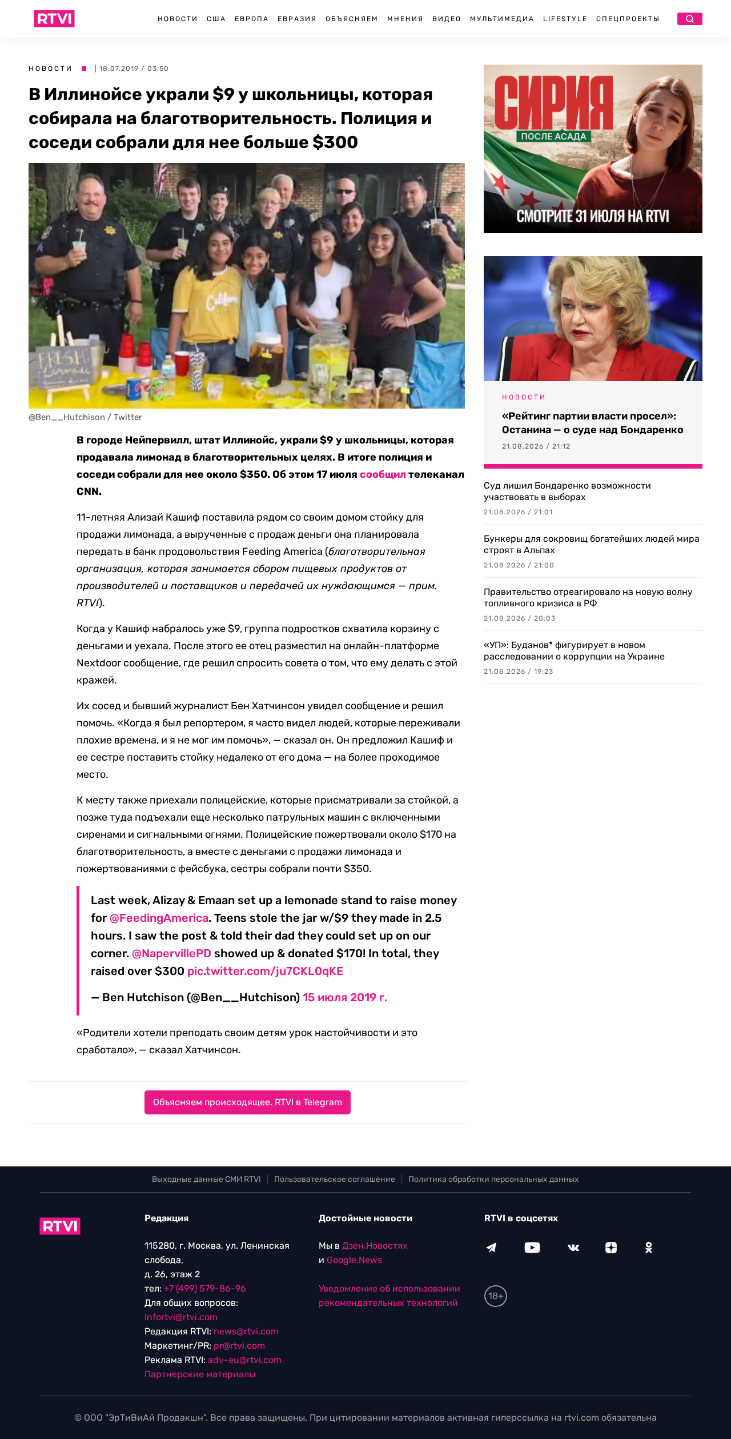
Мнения (405, 19)
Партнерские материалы (199, 1374)
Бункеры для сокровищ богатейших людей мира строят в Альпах (592, 544)
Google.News (354, 1259)
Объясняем (352, 19)
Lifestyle (565, 19)
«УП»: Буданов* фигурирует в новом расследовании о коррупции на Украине (574, 650)
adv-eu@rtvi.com (245, 1359)
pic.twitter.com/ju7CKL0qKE (265, 971)
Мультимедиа (502, 19)
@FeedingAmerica (159, 918)
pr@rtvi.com (239, 1345)
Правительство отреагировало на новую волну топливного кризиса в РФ (588, 597)
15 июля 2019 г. (345, 997)
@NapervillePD (171, 953)
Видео (446, 19)
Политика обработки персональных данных (493, 1179)
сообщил (383, 474)
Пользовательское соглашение (334, 1179)
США (216, 19)
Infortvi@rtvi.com (181, 1317)
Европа (252, 19)
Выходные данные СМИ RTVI (206, 1179)
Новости (178, 19)
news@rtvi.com (246, 1331)
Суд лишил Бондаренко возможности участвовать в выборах (567, 491)
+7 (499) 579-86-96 (205, 1288)
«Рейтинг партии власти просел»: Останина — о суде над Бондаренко (593, 423)
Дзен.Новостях (375, 1245)
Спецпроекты (628, 19)
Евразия (297, 19)
